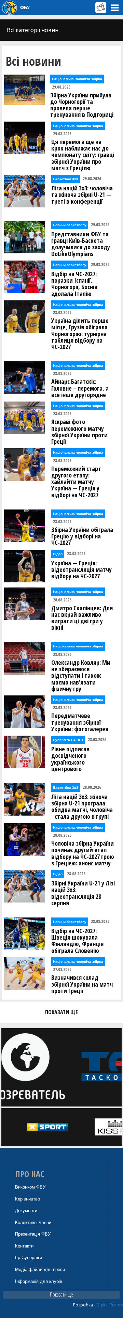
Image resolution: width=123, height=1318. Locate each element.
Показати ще (61, 1294)
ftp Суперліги (28, 1257)
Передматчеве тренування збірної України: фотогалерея (79, 722)
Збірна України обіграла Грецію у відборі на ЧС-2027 (82, 536)
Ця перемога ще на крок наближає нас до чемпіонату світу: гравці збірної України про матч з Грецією (82, 155)
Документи (26, 1210)
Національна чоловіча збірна (77, 79)
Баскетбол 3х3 (65, 179)
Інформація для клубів (38, 1281)
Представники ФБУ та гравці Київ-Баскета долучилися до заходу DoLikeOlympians (80, 244)
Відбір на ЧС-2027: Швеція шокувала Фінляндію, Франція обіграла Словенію (77, 941)
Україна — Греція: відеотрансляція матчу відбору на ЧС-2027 (81, 570)
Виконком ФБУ (30, 1187)
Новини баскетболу (69, 225)
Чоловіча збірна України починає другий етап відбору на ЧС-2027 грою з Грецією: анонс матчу (82, 853)
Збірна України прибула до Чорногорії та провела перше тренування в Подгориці (81, 105)
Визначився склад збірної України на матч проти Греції (82, 984)
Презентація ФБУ (33, 1234)
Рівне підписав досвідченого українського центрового (70, 759)
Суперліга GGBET (68, 740)
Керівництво (27, 1199)
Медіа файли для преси (40, 1269)
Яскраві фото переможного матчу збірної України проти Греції (79, 432)
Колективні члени (33, 1222)
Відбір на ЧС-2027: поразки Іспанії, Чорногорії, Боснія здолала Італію (74, 284)
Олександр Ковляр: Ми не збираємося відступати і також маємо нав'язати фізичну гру (80, 675)
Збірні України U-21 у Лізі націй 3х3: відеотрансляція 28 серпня (83, 893)
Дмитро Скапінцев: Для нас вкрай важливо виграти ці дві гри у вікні (82, 618)
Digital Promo (109, 1305)
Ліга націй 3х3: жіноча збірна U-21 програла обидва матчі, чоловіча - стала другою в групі (82, 807)
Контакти (24, 1246)
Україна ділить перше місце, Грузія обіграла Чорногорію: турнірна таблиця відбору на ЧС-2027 (80, 333)
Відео (58, 554)
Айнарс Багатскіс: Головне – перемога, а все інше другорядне (80, 388)
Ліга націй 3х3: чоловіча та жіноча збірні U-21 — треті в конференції (82, 195)
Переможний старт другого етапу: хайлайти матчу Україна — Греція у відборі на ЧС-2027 (76, 482)
